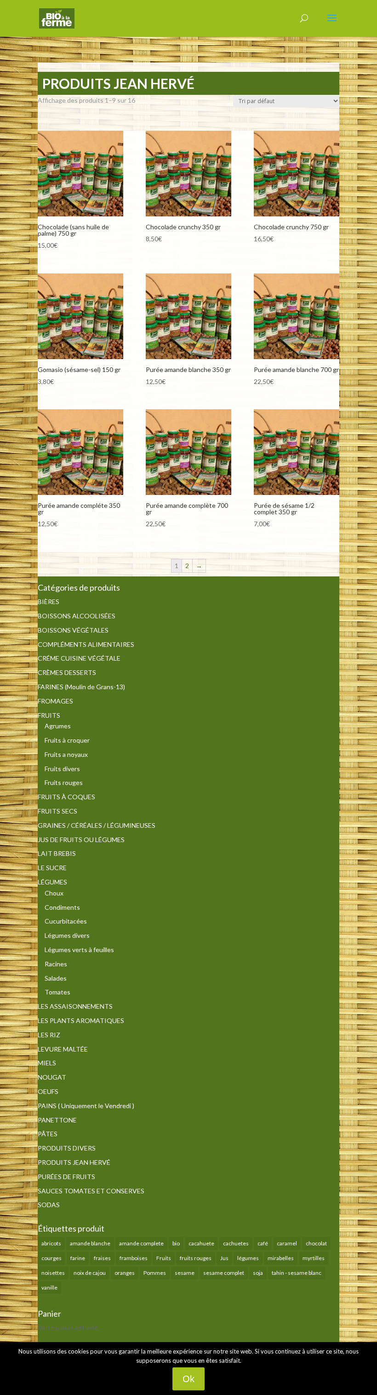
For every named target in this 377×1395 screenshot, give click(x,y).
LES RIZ (49, 1035)
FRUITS (49, 715)
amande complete (141, 1243)
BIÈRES (48, 601)
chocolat (316, 1243)
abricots (51, 1243)
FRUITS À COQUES (66, 797)
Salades (56, 978)
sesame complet (223, 1272)
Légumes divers (67, 935)
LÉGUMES (52, 882)
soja (258, 1272)
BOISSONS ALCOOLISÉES (76, 616)
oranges (124, 1272)
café (262, 1243)
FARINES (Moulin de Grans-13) (81, 687)
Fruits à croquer (67, 740)
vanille (49, 1287)
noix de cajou (90, 1272)
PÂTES (47, 1134)
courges (51, 1258)
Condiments (62, 907)
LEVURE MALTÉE (63, 1049)
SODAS (49, 1205)
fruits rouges (195, 1258)
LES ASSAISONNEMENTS (75, 1006)
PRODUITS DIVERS (67, 1148)
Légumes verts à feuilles (79, 949)
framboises (134, 1258)
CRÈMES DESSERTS (67, 672)
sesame (184, 1272)
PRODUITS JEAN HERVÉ (74, 1162)
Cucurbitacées (66, 921)
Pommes (154, 1272)
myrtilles (314, 1258)
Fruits (163, 1258)
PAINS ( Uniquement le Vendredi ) (86, 1106)
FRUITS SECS (57, 811)
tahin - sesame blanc (296, 1272)
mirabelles (281, 1258)
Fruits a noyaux (66, 754)
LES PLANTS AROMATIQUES (81, 1020)
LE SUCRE (52, 868)
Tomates (57, 992)
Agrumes (58, 726)
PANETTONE (57, 1120)
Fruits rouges (64, 782)
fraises (102, 1258)
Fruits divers (62, 769)
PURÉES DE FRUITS (66, 1176)
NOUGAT (52, 1077)
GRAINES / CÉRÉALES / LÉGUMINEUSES (96, 825)
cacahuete (201, 1243)
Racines (56, 964)
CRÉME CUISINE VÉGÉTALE (79, 658)
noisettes (53, 1272)
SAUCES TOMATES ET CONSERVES (91, 1191)
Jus (224, 1258)
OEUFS (48, 1091)
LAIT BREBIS (57, 853)
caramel (287, 1243)
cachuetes (236, 1243)
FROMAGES (55, 701)
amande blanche (90, 1243)
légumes (248, 1258)
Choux (54, 893)
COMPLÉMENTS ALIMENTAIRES (86, 644)
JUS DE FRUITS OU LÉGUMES (81, 839)
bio (176, 1243)
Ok (188, 1379)
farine (77, 1258)
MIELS (47, 1063)
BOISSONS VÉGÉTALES (73, 630)
